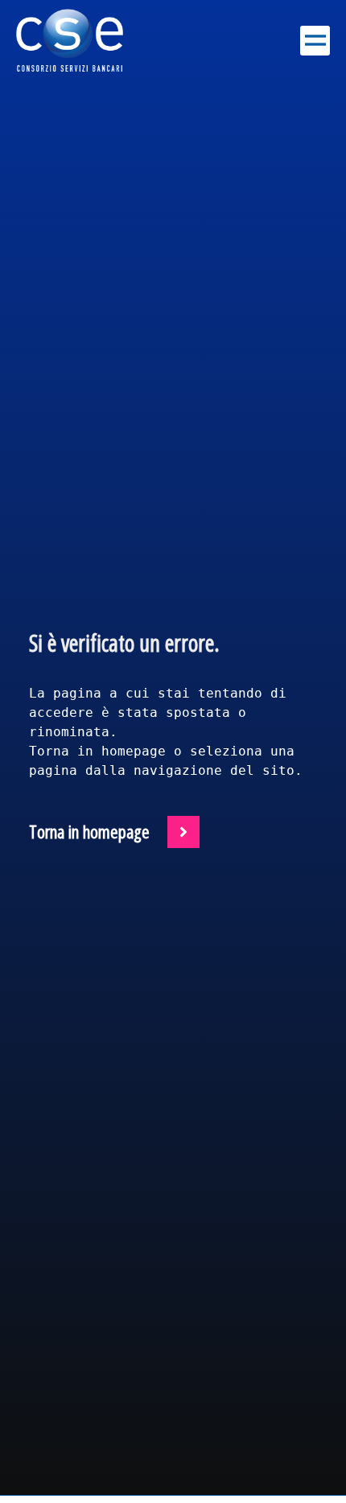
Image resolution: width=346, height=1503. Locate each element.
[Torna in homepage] (183, 832)
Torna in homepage (89, 832)
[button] (315, 41)
